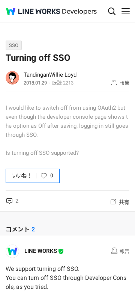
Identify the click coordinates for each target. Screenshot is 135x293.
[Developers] (79, 12)
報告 (124, 83)
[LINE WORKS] (33, 11)
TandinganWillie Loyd (50, 74)
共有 (124, 202)
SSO (13, 45)
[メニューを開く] (125, 11)
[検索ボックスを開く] (111, 11)
